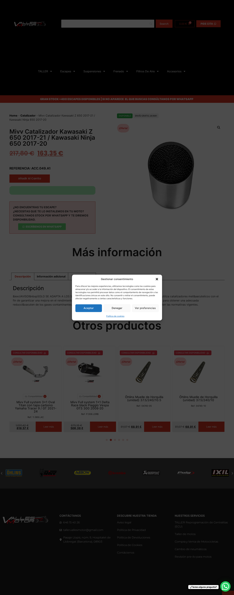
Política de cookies (115, 316)
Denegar (117, 308)
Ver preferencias (145, 308)
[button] (157, 279)
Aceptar (89, 308)
